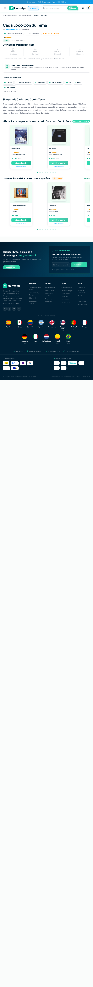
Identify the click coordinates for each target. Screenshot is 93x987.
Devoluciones (65, 294)
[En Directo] (59, 135)
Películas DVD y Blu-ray (34, 294)
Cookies (80, 296)
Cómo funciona (50, 290)
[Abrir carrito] (83, 8)
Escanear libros (50, 287)
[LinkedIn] (14, 309)
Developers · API (83, 304)
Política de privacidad (81, 292)
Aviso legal (81, 287)
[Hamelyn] (17, 8)
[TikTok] (9, 309)
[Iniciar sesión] (88, 8)
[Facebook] (19, 309)
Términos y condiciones (82, 300)
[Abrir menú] (5, 8)
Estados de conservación (65, 301)
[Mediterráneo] (21, 135)
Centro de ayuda (66, 287)
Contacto (64, 297)
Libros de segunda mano (35, 289)
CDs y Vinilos (33, 298)
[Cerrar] (91, 2)
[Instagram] (5, 309)
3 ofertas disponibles (21, 223)
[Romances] (59, 192)
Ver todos (86, 178)
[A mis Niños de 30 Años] (21, 192)
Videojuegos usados (33, 302)
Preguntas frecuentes (48, 300)
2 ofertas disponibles (59, 166)
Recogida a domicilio (49, 295)
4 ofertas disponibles (21, 166)
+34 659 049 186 (86, 376)
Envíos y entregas (66, 290)
